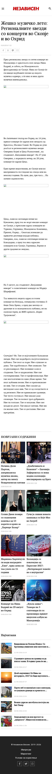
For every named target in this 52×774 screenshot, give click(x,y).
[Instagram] (32, 763)
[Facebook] (19, 763)
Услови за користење (26, 758)
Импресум (26, 749)
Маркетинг (26, 753)
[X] (26, 763)
